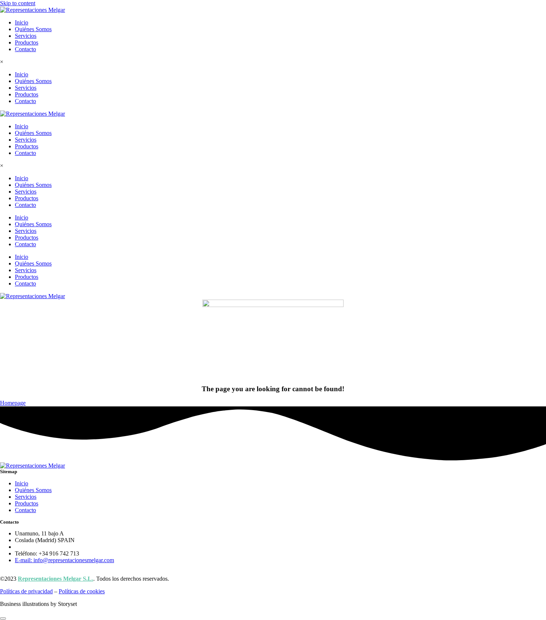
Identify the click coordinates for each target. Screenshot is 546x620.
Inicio (21, 22)
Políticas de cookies (82, 591)
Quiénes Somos (33, 29)
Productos (26, 42)
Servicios (25, 36)
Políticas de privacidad (26, 591)
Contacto (25, 49)
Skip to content (17, 3)
